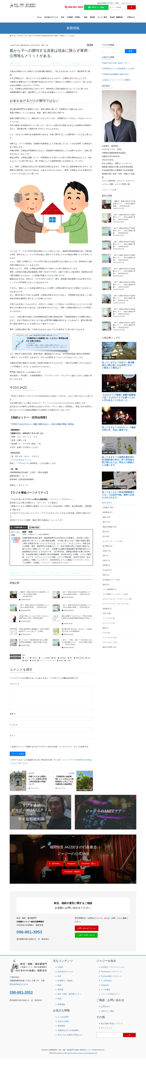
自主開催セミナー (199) (111, 580)
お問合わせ (105, 1006)
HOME (60, 967)
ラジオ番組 (105, 990)
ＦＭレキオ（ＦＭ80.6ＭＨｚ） (61, 499)
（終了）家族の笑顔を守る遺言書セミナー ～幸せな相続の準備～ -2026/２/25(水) (124, 284)
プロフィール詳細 (109, 190)
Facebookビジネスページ (111, 972)
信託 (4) (105, 556)
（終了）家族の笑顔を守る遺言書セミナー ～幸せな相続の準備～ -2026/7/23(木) (124, 217)
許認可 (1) (106, 560)
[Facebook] (15, 538)
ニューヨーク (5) (109, 618)
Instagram (71, 863)
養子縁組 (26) (107, 546)
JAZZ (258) (107, 613)
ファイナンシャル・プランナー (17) (115, 604)
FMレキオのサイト (34, 513)
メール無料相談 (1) (109, 589)
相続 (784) (106, 517)
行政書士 (34, 658)
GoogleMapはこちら (18, 984)
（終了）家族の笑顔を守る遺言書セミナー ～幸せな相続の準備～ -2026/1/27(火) (124, 298)
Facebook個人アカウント (111, 976)
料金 (59, 999)
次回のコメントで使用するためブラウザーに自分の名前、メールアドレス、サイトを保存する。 (51, 747)
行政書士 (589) (108, 507)
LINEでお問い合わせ (86, 935)
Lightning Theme (72, 1053)
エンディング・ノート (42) (112, 541)
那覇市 (26, 660)
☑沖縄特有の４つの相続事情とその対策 (118, 69)
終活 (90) (106, 536)
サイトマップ (106, 1028)
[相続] (18, 779)
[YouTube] (17, 541)
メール (13, 725)
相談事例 (61, 1026)
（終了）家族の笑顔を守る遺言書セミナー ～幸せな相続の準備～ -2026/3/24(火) (124, 271)
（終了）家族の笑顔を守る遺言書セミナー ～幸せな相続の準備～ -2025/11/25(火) (124, 325)
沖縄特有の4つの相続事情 (68, 1030)
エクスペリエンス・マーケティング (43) (117, 599)
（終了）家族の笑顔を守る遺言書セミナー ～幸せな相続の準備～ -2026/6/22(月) (124, 230)
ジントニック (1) (109, 623)
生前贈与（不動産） (66, 981)
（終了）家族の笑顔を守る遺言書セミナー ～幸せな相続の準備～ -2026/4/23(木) (124, 257)
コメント (14, 684)
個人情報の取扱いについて (112, 1023)
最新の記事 (35, 527)
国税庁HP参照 (50, 272)
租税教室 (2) (107, 608)
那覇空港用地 (80, 658)
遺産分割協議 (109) (110, 527)
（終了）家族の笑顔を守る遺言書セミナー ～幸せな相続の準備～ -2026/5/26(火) (124, 244)
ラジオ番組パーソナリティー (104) (115, 594)
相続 (54, 658)
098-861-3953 (75, 7)
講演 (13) (106, 584)
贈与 (90, 45)
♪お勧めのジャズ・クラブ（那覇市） (117, 80)
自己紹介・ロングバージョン (113, 967)
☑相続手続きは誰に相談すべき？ (115, 63)
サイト (12, 736)
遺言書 (34, 660)
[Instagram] (14, 541)
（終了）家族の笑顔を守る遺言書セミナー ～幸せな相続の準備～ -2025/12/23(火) (124, 311)
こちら (51, 520)
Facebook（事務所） (73, 872)
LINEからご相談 (97, 7)
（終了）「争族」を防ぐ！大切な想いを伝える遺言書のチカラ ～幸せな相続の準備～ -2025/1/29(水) (77, 642)
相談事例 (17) (107, 512)
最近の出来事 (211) (109, 647)
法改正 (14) (107, 551)
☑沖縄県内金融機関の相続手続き (115, 74)
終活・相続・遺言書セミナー (69, 994)
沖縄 (88, 658)
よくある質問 (63, 1017)
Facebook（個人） (89, 863)
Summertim (67, 403)
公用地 (68, 660)
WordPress (60, 1053)
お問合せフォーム (24, 460)
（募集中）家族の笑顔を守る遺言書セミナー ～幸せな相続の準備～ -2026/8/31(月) (34, 594)
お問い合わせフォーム (128, 3)
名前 (13, 714)
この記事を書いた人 (19, 527)
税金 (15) (106, 575)
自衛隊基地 (63, 658)
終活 (59, 976)
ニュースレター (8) (109, 637)
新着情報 (61, 1004)
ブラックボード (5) (109, 642)
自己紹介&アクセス (65, 972)
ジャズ (26, 658)
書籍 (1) (105, 628)
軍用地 (61, 660)
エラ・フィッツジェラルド (47, 660)
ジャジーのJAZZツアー (110, 994)
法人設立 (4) (107, 570)
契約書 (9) (106, 565)
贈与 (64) (106, 531)
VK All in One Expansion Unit (88, 1053)
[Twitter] (13, 538)
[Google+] (18, 538)
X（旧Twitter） (55, 863)
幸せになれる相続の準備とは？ (70, 1035)
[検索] (131, 7)
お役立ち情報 (63, 1021)
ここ (17, 485)
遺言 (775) (106, 522)
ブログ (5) (106, 633)
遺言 (71, 658)
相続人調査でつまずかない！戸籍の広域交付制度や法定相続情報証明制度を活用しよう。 (77, 618)
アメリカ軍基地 (45, 658)
